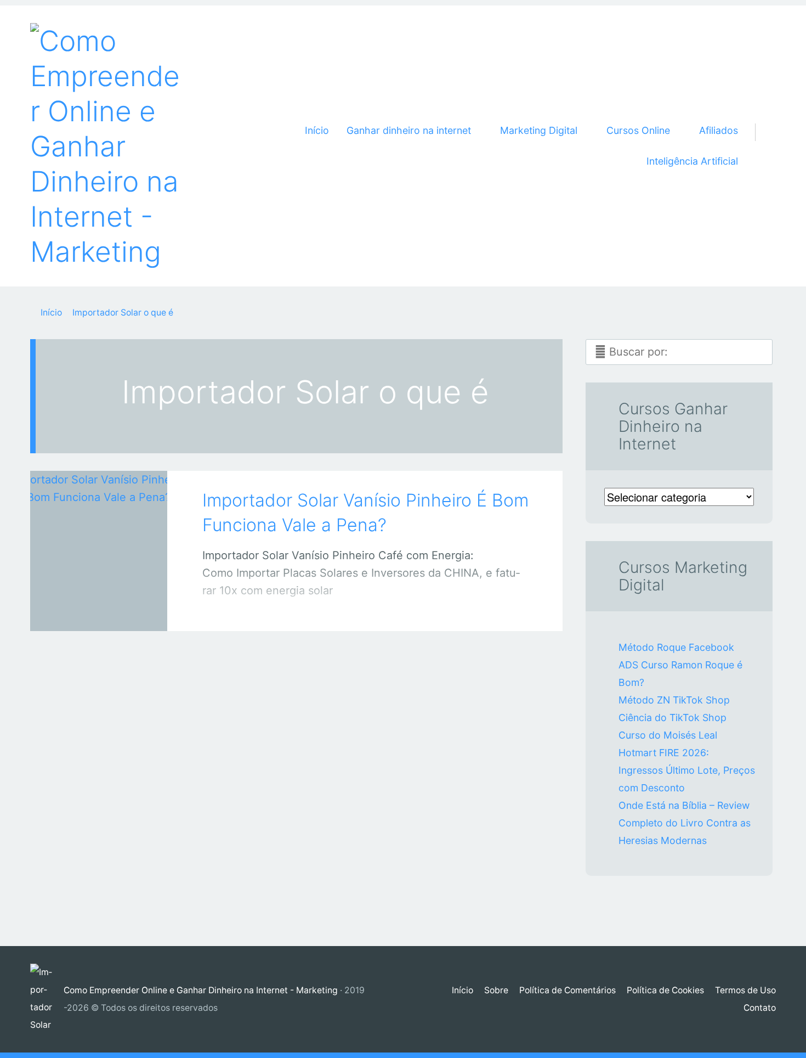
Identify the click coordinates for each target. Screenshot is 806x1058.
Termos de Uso (745, 990)
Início (317, 130)
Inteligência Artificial (692, 161)
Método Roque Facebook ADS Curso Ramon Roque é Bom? (680, 664)
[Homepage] (107, 146)
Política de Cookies (665, 990)
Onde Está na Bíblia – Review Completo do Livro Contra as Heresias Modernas (684, 823)
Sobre (496, 990)
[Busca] (761, 119)
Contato (759, 1008)
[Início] (47, 999)
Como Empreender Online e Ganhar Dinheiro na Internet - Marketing (201, 990)
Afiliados (718, 130)
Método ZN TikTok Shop (674, 700)
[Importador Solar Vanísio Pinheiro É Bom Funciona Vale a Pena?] (98, 536)
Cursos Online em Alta (87, 611)
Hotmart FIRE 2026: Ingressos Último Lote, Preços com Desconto (686, 770)
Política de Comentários (567, 990)
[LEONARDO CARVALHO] (112, 609)
